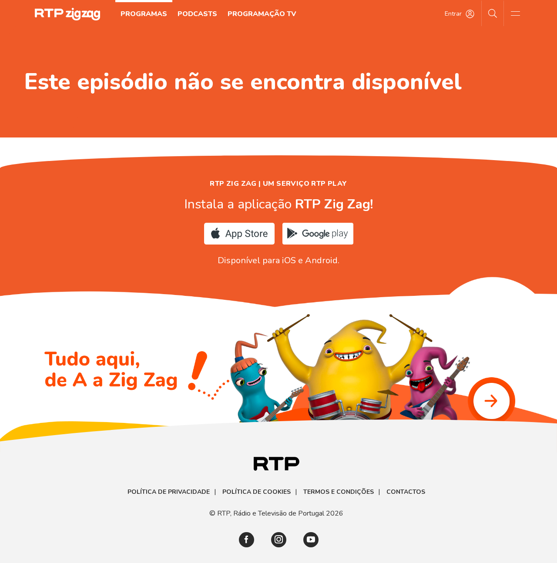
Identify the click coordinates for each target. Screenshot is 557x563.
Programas (144, 14)
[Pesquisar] (493, 13)
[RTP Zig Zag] (67, 14)
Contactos (405, 492)
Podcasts (197, 14)
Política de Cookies (256, 492)
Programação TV (262, 14)
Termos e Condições (338, 492)
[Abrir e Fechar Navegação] (515, 13)
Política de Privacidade (169, 492)
